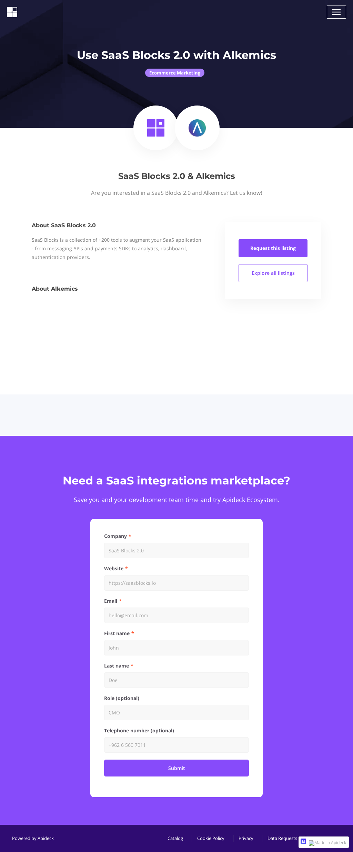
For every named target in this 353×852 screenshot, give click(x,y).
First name (117, 633)
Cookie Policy (210, 838)
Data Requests (282, 838)
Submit (176, 768)
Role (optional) (121, 698)
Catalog (175, 838)
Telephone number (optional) (139, 730)
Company (115, 536)
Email (110, 601)
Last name (116, 665)
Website (113, 568)
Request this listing (273, 248)
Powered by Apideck (33, 838)
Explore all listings (273, 273)
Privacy (246, 838)
